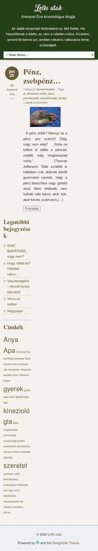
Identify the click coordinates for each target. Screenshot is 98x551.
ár (24, 93)
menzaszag (9, 435)
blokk (27, 358)
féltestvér (24, 375)
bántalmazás (10, 364)
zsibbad (7, 507)
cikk (5, 369)
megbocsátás (10, 429)
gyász (27, 390)
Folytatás (32, 208)
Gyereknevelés (45, 89)
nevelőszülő (9, 446)
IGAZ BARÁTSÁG (19, 397)
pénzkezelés (31, 98)
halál (5, 397)
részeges (25, 451)
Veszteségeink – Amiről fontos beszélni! (18, 286)
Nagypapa (15, 310)
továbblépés (9, 485)
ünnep (6, 512)
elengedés (13, 369)
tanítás (62, 98)
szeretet (15, 465)
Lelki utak (48, 9)
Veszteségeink (11, 501)
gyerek (13, 388)
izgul (5, 402)
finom (15, 375)
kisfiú (15, 423)
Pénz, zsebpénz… (42, 76)
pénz (51, 93)
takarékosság (48, 98)
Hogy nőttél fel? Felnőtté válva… (18, 269)
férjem (6, 380)
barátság (8, 358)
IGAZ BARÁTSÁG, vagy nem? (17, 251)
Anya (10, 339)
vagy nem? (14, 490)
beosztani (33, 93)
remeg (6, 451)
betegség (19, 358)
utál (5, 490)
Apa (9, 350)
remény (15, 451)
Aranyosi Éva (23, 351)
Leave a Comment (36, 102)
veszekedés (9, 495)
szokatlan (8, 473)
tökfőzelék (22, 485)
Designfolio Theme (65, 543)
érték (43, 93)
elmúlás (7, 375)
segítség (8, 457)
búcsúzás (23, 364)
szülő (17, 473)
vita (21, 501)
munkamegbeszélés (14, 440)
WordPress (37, 542)
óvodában (18, 507)
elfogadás (25, 369)
